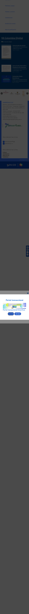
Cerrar (10, 313)
